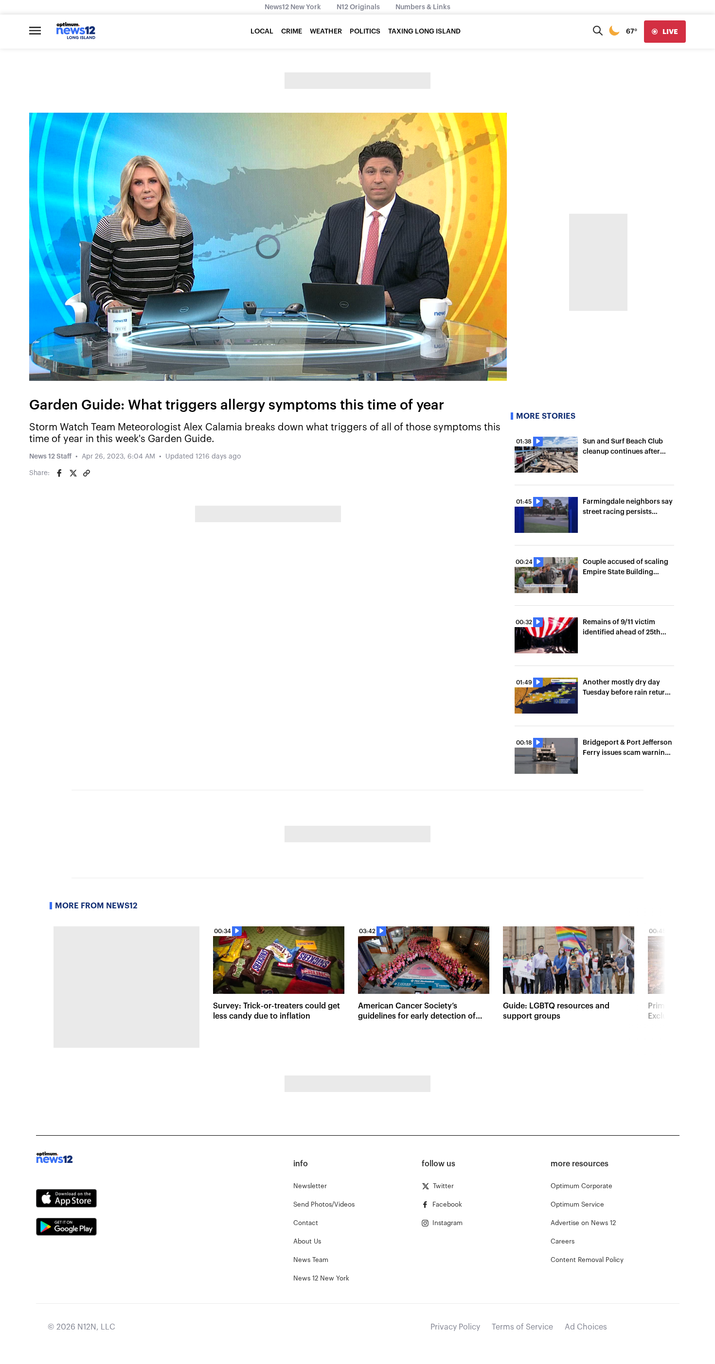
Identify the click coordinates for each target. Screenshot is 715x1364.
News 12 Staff (50, 456)
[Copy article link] (86, 473)
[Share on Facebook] (59, 473)
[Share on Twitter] (73, 473)
